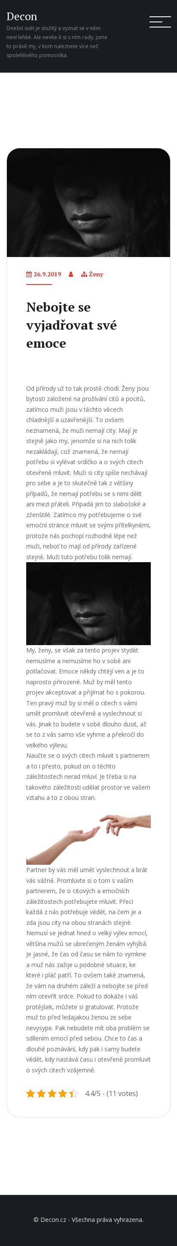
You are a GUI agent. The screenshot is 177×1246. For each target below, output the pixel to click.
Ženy (96, 274)
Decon (21, 16)
